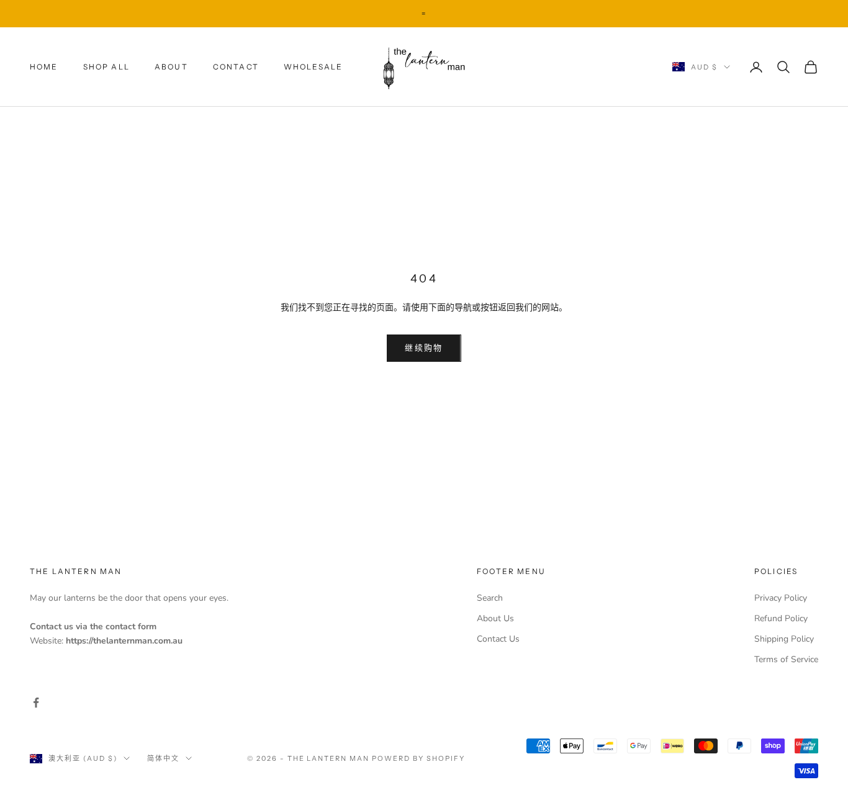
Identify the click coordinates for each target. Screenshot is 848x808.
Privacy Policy (780, 598)
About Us (495, 618)
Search (490, 598)
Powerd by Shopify (418, 758)
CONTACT (236, 66)
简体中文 (163, 758)
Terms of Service (786, 659)
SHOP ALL (106, 66)
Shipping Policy (784, 639)
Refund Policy (781, 618)
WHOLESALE (313, 66)
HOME (44, 66)
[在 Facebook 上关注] (36, 702)
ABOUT (171, 66)
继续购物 (424, 348)
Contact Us (498, 639)
